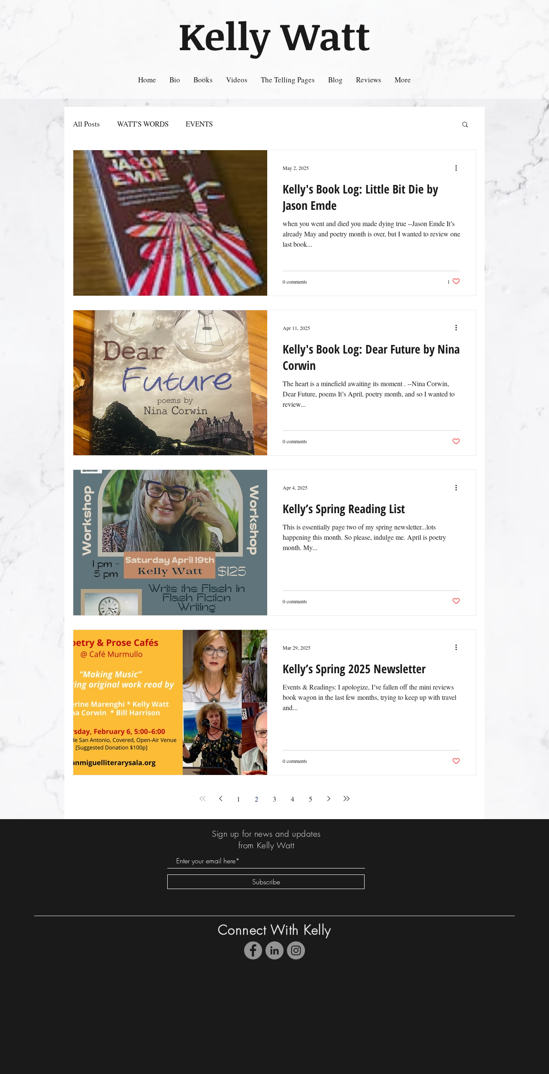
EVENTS (199, 124)
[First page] (202, 798)
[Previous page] (220, 798)
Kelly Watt (274, 35)
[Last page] (346, 798)
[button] (465, 125)
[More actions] (459, 168)
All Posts (86, 124)
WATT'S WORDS (143, 124)
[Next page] (328, 798)
